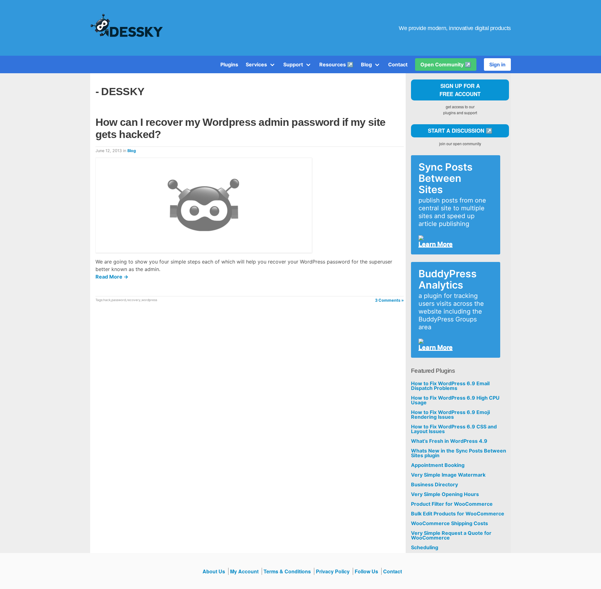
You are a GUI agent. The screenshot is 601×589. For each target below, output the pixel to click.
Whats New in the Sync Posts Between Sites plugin (458, 453)
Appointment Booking (438, 465)
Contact (398, 64)
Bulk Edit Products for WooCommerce (457, 513)
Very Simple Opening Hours (445, 494)
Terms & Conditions (287, 571)
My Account (244, 571)
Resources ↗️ (336, 64)
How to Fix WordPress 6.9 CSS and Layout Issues (454, 429)
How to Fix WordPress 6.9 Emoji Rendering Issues (450, 414)
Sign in (497, 64)
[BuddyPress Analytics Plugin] (453, 341)
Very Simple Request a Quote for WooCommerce (451, 535)
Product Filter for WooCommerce (452, 504)
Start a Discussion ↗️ (460, 130)
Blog (366, 64)
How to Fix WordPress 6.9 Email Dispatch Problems (450, 386)
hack (106, 300)
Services (256, 64)
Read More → (111, 277)
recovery (134, 300)
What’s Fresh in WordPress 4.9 (449, 441)
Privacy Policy (333, 571)
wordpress (149, 300)
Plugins (229, 64)
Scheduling (424, 547)
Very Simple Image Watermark (448, 475)
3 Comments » (389, 300)
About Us (214, 571)
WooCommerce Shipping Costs (449, 523)
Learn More (436, 244)
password (118, 300)
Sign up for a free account (459, 90)
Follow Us (366, 571)
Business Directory (434, 484)
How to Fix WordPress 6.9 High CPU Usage (455, 400)
